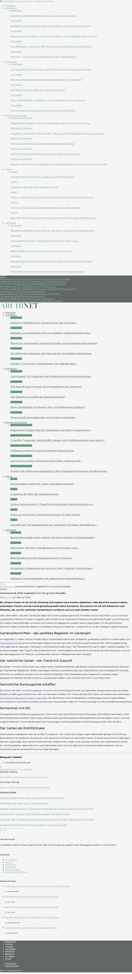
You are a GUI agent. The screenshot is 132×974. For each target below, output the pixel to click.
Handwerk (10, 223)
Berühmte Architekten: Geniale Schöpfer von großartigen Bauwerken (53, 36)
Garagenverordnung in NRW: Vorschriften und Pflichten (31, 928)
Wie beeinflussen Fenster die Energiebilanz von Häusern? (46, 79)
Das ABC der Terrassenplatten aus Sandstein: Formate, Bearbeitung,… (53, 217)
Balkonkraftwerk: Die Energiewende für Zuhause (41, 251)
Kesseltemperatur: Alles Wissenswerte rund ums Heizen (31, 897)
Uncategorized (13, 869)
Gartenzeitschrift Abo (11, 643)
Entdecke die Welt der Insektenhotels (34, 187)
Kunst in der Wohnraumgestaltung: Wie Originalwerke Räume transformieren (58, 164)
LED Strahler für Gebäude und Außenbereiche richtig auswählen (50, 69)
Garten (8, 169)
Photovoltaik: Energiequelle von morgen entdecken (42, 110)
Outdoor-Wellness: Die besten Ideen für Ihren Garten (33, 824)
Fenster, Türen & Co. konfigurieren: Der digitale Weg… (43, 56)
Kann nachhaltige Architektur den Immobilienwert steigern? (48, 100)
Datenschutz (12, 966)
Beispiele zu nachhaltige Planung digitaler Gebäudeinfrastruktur (50, 26)
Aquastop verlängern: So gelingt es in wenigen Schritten (31, 907)
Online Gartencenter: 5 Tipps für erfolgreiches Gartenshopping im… (52, 197)
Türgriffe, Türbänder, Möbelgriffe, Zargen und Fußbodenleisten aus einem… (57, 133)
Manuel (8, 597)
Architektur (11, 8)
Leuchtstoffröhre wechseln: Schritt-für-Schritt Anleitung (31, 917)
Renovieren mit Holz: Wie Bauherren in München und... (28, 286)
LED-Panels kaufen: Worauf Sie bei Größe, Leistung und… (45, 153)
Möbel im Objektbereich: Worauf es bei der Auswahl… (43, 15)
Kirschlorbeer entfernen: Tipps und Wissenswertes (42, 176)
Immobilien (11, 62)
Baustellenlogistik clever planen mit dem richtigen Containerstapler (52, 230)
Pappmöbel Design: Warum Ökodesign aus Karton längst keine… (50, 123)
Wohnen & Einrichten (16, 115)
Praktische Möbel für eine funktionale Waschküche (42, 143)
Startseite (10, 6)
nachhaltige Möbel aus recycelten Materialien (23, 698)
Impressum (11, 963)
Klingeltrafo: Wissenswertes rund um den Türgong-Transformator (51, 261)
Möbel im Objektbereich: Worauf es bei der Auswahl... (27, 299)
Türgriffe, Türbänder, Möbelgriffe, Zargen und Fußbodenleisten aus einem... (39, 289)
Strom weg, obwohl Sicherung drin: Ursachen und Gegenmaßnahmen (37, 886)
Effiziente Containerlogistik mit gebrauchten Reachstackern (47, 271)
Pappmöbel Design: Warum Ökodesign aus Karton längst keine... (34, 281)
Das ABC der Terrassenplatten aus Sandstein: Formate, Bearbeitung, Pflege (47, 819)
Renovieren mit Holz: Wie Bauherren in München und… (44, 240)
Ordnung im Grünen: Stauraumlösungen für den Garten (45, 207)
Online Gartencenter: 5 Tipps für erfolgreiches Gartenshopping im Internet (46, 808)
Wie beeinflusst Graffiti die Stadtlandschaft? (37, 90)
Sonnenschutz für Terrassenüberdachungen (22, 291)
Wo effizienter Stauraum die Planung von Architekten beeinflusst (51, 46)
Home (3, 586)
